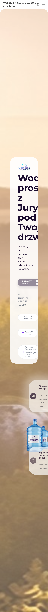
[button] (43, 4)
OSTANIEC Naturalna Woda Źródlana (21, 4)
